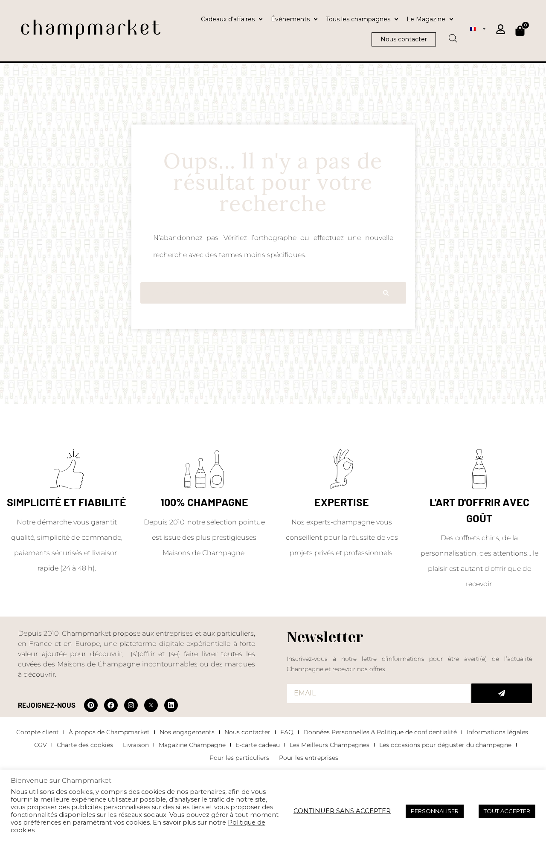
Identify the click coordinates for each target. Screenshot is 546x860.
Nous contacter (247, 732)
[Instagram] (131, 705)
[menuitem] (478, 28)
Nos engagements (187, 732)
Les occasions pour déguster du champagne (445, 745)
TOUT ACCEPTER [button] (507, 811)
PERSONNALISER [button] (435, 811)
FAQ (286, 732)
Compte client (37, 732)
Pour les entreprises (308, 758)
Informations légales (497, 732)
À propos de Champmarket (109, 732)
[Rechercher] (386, 293)
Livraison (136, 745)
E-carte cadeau (257, 745)
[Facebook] (111, 705)
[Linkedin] (171, 705)
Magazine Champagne (192, 745)
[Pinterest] (91, 705)
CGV (40, 745)
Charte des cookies (85, 745)
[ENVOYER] (501, 693)
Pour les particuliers (239, 758)
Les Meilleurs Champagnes (329, 745)
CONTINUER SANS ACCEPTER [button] (342, 811)
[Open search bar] (453, 35)
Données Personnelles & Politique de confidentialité (380, 732)
